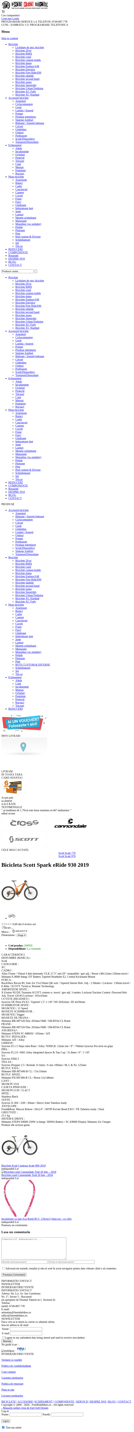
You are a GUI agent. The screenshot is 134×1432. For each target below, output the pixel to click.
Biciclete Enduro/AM (27, 66)
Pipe (17, 233)
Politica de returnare (12, 1383)
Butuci (19, 183)
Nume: (5, 1414)
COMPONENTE (18, 252)
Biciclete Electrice (25, 69)
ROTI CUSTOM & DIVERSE (32, 664)
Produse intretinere (25, 116)
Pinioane (20, 230)
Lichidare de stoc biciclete (29, 47)
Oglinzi (19, 132)
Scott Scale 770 (67, 853)
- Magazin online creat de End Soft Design (24, 1407)
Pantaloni (20, 170)
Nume (5, 1328)
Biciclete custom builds (28, 60)
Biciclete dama (23, 63)
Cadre (18, 186)
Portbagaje (21, 135)
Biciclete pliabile (24, 75)
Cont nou (6, 18)
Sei (17, 242)
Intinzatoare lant (24, 208)
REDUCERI (15, 249)
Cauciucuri (21, 189)
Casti (18, 164)
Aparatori (20, 101)
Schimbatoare (22, 239)
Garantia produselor (12, 1377)
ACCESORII (25, 1401)
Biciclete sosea (23, 82)
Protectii (19, 157)
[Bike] (24, 8)
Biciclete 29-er (23, 50)
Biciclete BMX (23, 53)
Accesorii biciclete (18, 97)
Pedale (19, 227)
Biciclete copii (23, 56)
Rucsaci (19, 173)
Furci (18, 201)
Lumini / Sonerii (24, 110)
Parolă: (46, 1414)
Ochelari (20, 154)
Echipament (14, 145)
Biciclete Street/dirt (25, 85)
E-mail (5, 1333)
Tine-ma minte (13, 1427)
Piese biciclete (16, 176)
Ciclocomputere (24, 104)
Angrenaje (21, 179)
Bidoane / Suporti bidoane (29, 123)
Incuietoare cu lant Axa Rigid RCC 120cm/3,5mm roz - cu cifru (36, 1218)
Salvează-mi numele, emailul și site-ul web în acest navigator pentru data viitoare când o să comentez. (61, 1268)
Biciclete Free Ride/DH (28, 72)
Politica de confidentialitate (16, 1365)
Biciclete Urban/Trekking (29, 88)
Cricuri (19, 126)
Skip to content (9, 38)
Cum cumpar (8, 1371)
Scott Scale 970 (67, 856)
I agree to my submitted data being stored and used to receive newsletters (45, 1337)
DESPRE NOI (16, 258)
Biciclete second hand (27, 78)
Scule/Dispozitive (25, 138)
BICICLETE (8, 1401)
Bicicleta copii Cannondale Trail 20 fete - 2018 (27, 1175)
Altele (18, 148)
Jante (18, 211)
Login (15, 18)
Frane (18, 198)
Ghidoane (20, 205)
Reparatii (13, 255)
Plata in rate (7, 1389)
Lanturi (19, 214)
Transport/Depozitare (27, 142)
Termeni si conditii (11, 1359)
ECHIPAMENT (44, 1401)
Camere (19, 192)
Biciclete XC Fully (25, 91)
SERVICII (82, 1401)
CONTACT (15, 265)
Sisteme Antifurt (24, 119)
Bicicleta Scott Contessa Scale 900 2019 (23, 1165)
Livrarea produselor (12, 1395)
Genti (18, 107)
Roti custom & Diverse (28, 236)
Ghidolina (20, 129)
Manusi (19, 167)
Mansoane (21, 220)
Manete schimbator (25, 217)
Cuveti (19, 195)
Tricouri (19, 160)
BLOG (12, 261)
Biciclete (13, 44)
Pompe (19, 113)
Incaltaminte (22, 151)
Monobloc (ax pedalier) (28, 224)
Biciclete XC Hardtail (27, 94)
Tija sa (19, 246)
